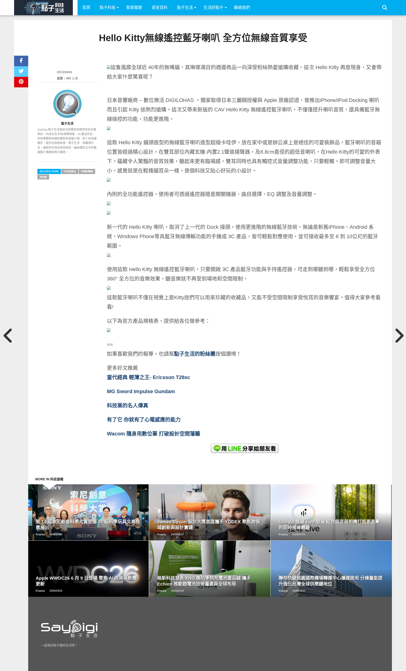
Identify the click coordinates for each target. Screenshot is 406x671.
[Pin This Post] (21, 82)
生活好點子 (213, 7)
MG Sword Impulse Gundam (141, 391)
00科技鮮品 (70, 171)
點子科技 (108, 7)
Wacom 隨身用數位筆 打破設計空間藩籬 (153, 434)
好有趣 (43, 177)
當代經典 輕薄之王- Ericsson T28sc (148, 377)
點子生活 (185, 7)
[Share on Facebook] (21, 61)
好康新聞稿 (87, 171)
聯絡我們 (242, 7)
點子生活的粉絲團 (194, 354)
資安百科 (160, 7)
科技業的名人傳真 (127, 405)
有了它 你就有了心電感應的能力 (144, 420)
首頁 (86, 7)
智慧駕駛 (134, 7)
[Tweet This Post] (21, 71)
